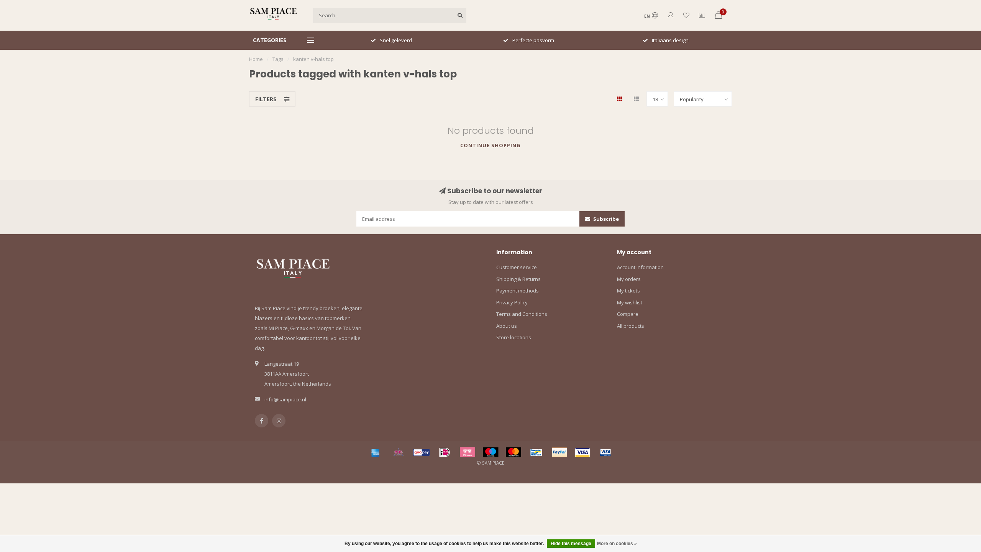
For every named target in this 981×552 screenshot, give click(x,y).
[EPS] (398, 452)
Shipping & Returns (518, 279)
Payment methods (517, 290)
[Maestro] (490, 452)
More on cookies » (617, 543)
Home (256, 59)
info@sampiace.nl (285, 399)
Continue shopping (490, 145)
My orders (629, 279)
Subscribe (605, 218)
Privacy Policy (512, 302)
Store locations (513, 337)
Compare (627, 313)
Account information (640, 267)
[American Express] (375, 452)
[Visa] (582, 452)
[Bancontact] (536, 452)
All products (630, 325)
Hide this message (571, 543)
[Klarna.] (467, 452)
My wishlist (629, 302)
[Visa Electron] (605, 452)
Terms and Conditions (521, 313)
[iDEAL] (444, 452)
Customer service (516, 267)
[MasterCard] (513, 452)
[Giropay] (421, 452)
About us (506, 325)
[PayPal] (559, 452)
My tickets (628, 290)
